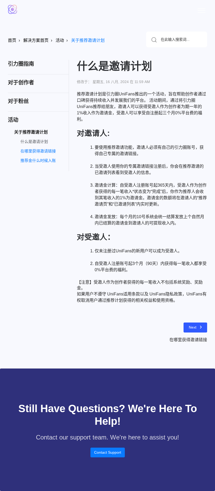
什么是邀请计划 (34, 141)
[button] (201, 9)
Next (192, 327)
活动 (60, 40)
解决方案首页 (36, 40)
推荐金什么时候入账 (38, 160)
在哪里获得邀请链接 (38, 151)
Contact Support (107, 452)
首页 (12, 40)
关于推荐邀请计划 (88, 40)
